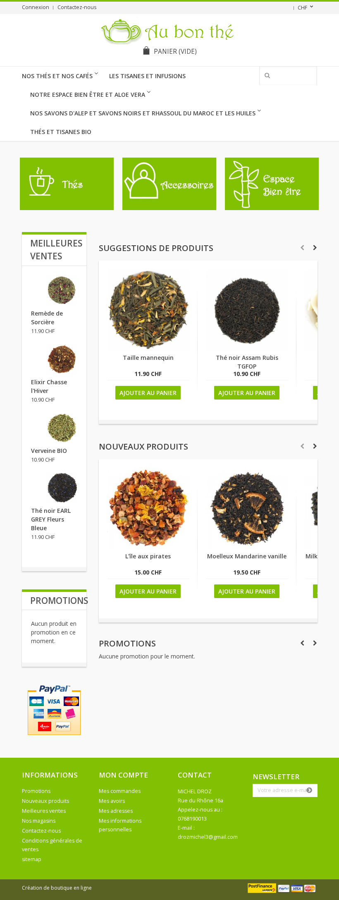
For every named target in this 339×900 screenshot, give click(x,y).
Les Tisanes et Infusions (147, 76)
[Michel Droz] (170, 30)
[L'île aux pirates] (148, 547)
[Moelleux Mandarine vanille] (247, 547)
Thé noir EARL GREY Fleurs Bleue (51, 519)
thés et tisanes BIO (60, 132)
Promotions (127, 643)
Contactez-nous (77, 7)
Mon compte (123, 775)
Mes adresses (116, 810)
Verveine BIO (49, 451)
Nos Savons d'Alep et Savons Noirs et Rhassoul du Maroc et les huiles (142, 113)
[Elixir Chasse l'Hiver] (61, 359)
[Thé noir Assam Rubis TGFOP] (247, 349)
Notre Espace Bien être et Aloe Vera (87, 94)
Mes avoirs (112, 800)
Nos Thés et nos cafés (57, 76)
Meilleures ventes (44, 810)
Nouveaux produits (143, 446)
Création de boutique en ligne (57, 887)
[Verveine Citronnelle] (61, 427)
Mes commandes (120, 791)
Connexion (35, 7)
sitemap (31, 859)
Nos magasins (38, 820)
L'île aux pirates (148, 556)
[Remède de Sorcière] (61, 290)
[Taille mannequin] (148, 349)
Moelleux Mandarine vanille (246, 556)
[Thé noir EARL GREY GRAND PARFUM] (61, 487)
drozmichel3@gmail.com (208, 836)
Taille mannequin (148, 357)
